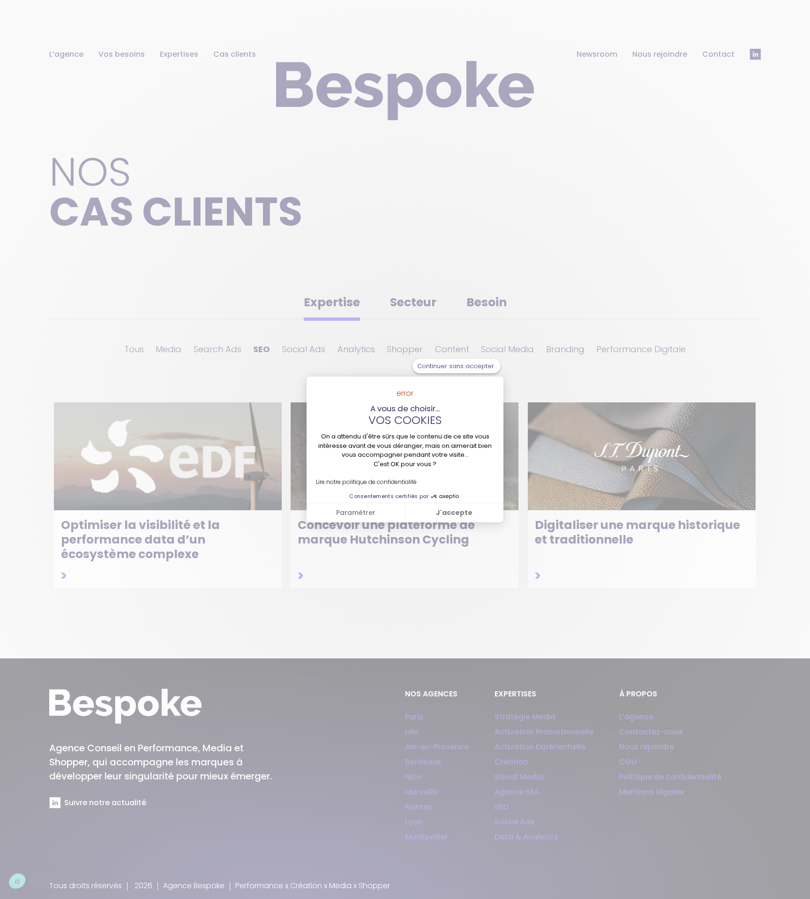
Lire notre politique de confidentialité (366, 482)
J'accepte (454, 512)
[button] (27, 881)
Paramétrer (355, 512)
